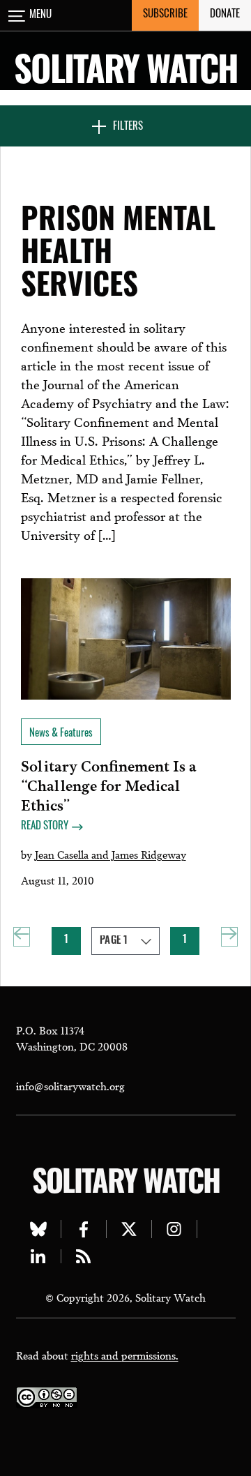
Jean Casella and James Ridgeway (110, 853)
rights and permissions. (124, 1354)
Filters (128, 127)
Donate (225, 15)
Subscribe (165, 15)
